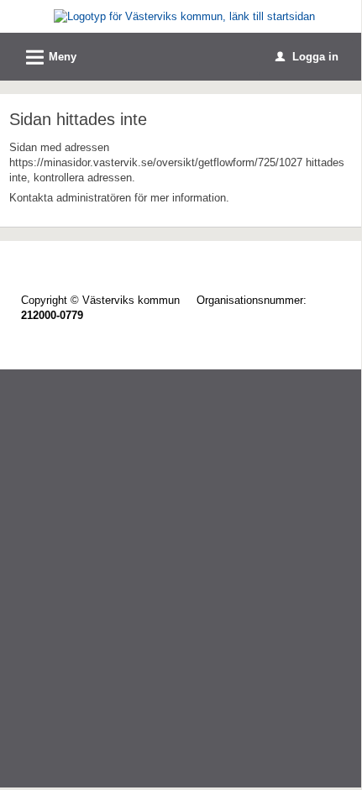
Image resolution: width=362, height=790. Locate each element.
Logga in (306, 56)
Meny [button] (48, 57)
